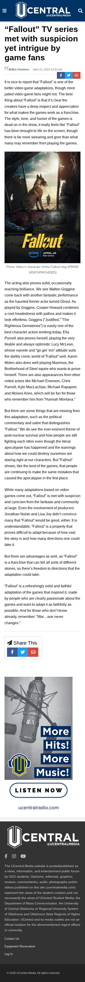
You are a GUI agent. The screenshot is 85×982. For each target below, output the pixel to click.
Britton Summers (18, 69)
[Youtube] (23, 856)
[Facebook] (61, 75)
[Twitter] (69, 75)
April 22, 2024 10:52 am (47, 69)
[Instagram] (14, 856)
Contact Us (12, 938)
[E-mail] (76, 75)
